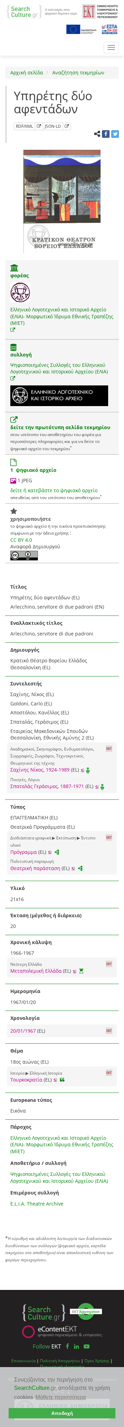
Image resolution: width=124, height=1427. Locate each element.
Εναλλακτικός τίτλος (36, 623)
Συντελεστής (26, 683)
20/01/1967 (23, 1030)
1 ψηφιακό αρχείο (33, 470)
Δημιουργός (24, 650)
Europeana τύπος (31, 1100)
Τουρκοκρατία (26, 1079)
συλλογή (21, 354)
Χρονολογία (25, 1018)
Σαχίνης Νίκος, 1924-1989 (40, 769)
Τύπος (17, 807)
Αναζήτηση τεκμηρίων (77, 72)
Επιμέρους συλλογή (34, 1192)
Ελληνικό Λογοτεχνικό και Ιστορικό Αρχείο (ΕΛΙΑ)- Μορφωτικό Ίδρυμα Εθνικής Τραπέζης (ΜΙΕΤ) (61, 316)
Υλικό (17, 888)
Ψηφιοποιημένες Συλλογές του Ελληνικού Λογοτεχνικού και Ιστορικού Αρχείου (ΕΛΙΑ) (59, 368)
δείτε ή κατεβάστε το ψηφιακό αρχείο (53, 490)
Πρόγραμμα (23, 852)
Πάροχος (20, 1127)
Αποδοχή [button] (62, 1413)
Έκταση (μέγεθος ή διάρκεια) (46, 915)
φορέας (19, 275)
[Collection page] (13, 348)
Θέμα (16, 1050)
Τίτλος (18, 586)
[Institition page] (14, 268)
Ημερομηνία (25, 991)
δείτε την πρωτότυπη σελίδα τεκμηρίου (60, 427)
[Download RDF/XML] (39, 126)
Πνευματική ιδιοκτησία (62, 1366)
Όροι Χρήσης (96, 1360)
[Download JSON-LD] (67, 126)
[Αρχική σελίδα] (41, 11)
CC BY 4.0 (21, 540)
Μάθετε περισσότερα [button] (60, 1397)
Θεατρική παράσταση (35, 868)
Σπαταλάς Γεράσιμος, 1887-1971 (47, 786)
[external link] (12, 330)
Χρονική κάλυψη (31, 942)
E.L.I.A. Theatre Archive (36, 1203)
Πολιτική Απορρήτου (60, 1360)
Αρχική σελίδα (26, 72)
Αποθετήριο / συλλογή (38, 1163)
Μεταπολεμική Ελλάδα (36, 971)
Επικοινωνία (23, 1360)
